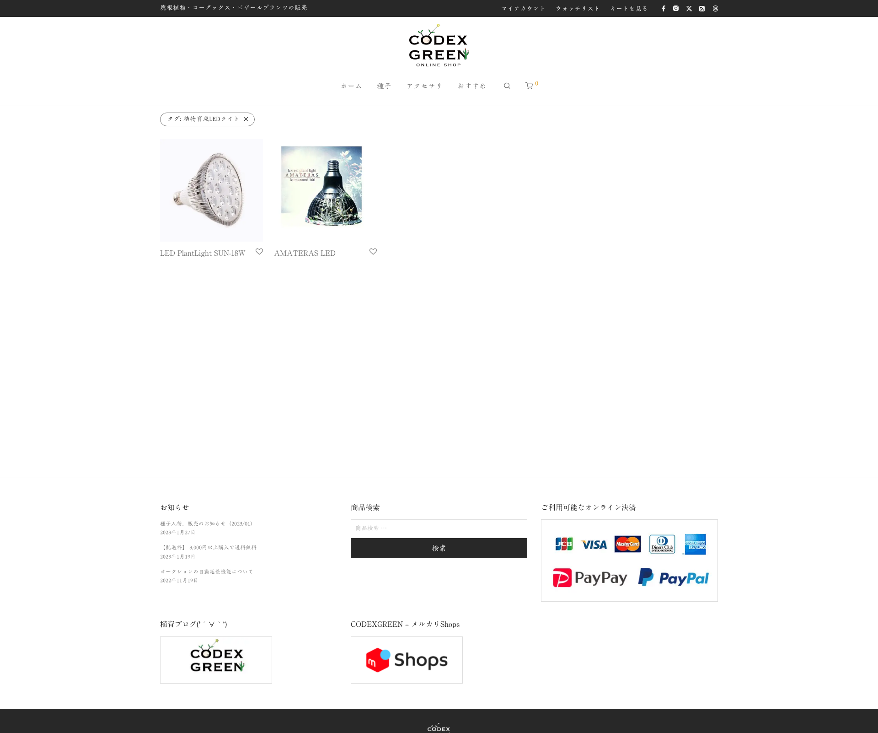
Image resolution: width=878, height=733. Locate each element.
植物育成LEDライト (203, 119)
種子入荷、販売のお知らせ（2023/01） (208, 523)
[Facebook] (663, 8)
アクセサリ (424, 86)
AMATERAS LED (305, 253)
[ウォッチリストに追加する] (259, 252)
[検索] (507, 86)
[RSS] (702, 8)
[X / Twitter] (689, 8)
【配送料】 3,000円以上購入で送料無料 (208, 547)
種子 (384, 86)
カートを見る (629, 8)
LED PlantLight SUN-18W (203, 253)
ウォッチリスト (577, 8)
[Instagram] (675, 8)
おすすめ (472, 86)
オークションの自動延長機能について (206, 571)
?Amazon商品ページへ (188, 265)
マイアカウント (523, 8)
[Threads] (715, 8)
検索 (439, 548)
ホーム (351, 86)
